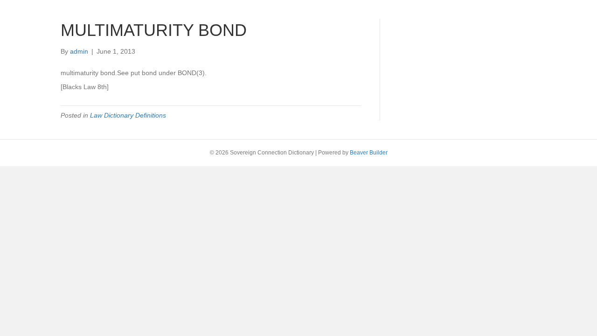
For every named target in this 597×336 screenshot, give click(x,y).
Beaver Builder (369, 152)
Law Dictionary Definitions (128, 115)
